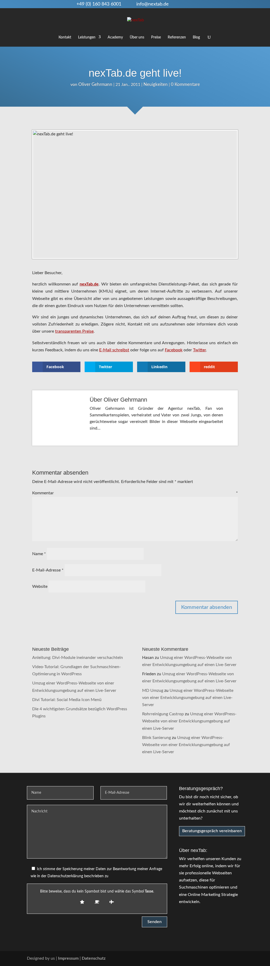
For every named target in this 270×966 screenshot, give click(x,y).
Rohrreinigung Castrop (163, 714)
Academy (115, 37)
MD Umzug (152, 690)
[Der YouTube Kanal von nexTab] (206, 958)
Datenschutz (93, 958)
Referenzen (177, 37)
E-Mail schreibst (114, 350)
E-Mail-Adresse (48, 570)
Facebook (188, 4)
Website (39, 586)
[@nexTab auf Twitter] (229, 958)
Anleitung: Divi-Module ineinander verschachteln (77, 658)
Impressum (68, 958)
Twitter (197, 4)
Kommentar (135, 493)
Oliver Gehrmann (95, 84)
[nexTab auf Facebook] (217, 958)
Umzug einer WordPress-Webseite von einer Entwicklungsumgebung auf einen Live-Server (187, 697)
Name (39, 554)
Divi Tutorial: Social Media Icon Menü (67, 700)
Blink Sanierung (156, 738)
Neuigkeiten (155, 84)
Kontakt (65, 37)
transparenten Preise (74, 331)
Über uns (137, 37)
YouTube (179, 4)
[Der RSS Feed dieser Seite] (240, 958)
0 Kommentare (185, 84)
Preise (156, 37)
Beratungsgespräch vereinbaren (212, 831)
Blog (196, 37)
